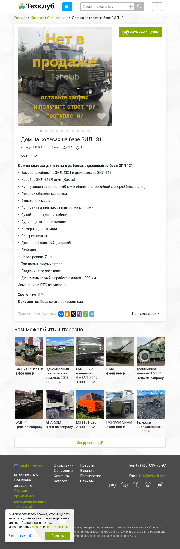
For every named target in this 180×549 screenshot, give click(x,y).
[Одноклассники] (67, 314)
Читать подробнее (22, 535)
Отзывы (87, 481)
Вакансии (87, 471)
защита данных (57, 527)
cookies (37, 527)
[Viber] (79, 314)
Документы (63, 471)
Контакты (62, 476)
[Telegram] (91, 314)
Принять (58, 535)
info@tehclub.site (152, 476)
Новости (87, 465)
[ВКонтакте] (61, 314)
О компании (63, 465)
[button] (67, 6)
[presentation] (29, 79)
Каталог (60, 481)
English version (32, 465)
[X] (73, 314)
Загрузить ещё (90, 443)
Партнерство (90, 476)
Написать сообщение (140, 32)
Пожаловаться (144, 314)
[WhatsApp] (85, 314)
